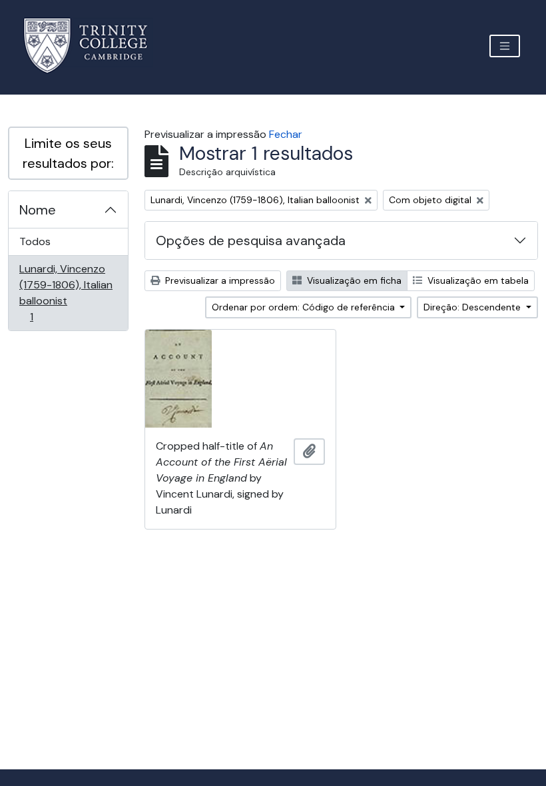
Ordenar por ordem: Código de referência (305, 307)
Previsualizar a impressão (218, 280)
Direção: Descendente (473, 307)
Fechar (285, 134)
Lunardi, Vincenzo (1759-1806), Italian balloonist (66, 292)
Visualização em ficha (353, 280)
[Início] (93, 45)
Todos (35, 241)
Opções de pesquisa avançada (251, 240)
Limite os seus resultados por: (68, 153)
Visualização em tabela (477, 280)
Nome (37, 209)
